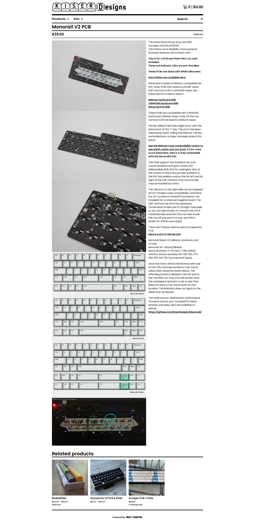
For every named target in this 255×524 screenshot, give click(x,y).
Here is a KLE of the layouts (164, 234)
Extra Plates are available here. (167, 77)
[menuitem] (60, 19)
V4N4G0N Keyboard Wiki (163, 103)
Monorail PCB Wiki (159, 107)
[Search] (202, 19)
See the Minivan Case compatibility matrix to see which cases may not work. (175, 147)
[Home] (89, 7)
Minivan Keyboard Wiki (162, 100)
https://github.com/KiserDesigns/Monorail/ (175, 312)
